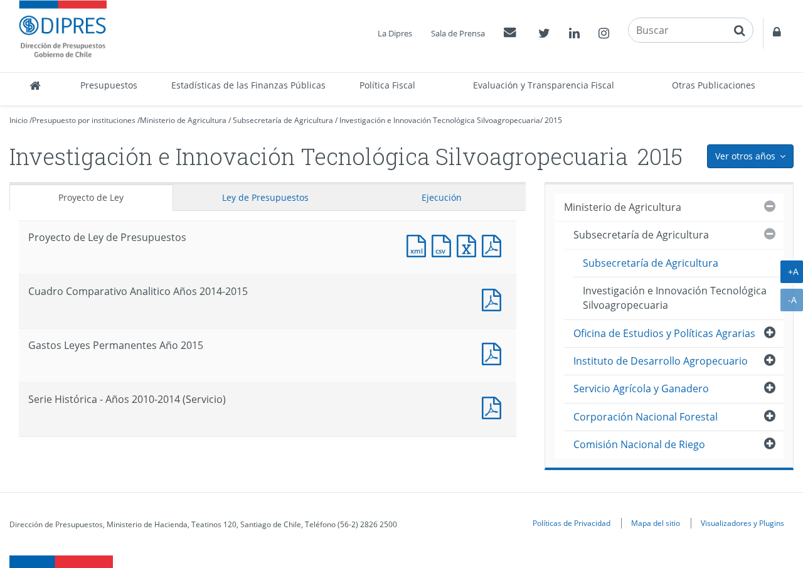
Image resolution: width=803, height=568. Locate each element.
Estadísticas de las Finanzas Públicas (248, 85)
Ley (265, 197)
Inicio (18, 120)
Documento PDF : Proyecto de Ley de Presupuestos (494, 244)
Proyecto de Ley (91, 197)
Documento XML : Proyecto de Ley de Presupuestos (419, 244)
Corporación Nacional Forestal (645, 417)
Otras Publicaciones (713, 85)
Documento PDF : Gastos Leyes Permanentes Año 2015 (494, 352)
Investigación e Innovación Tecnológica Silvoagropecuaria (439, 120)
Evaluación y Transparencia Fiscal (543, 85)
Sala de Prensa (458, 33)
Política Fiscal (387, 85)
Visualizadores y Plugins (742, 523)
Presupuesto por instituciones (84, 120)
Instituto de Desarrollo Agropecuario (660, 361)
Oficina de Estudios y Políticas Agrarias (664, 333)
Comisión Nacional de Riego (639, 444)
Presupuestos (108, 85)
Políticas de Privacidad (571, 523)
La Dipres (395, 33)
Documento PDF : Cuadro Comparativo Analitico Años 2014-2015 (494, 298)
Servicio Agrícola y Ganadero (641, 388)
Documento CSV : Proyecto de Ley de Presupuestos (444, 244)
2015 (553, 120)
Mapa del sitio (655, 523)
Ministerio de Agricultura (183, 120)
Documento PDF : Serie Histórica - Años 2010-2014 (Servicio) (494, 406)
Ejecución (442, 197)
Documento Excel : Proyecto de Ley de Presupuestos (469, 244)
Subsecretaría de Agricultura (283, 120)
